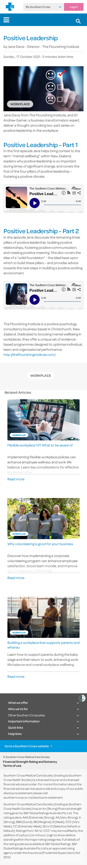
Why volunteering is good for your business (40, 543)
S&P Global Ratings (58, 844)
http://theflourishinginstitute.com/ (29, 354)
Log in (73, 7)
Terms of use (12, 765)
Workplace (40, 375)
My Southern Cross (38, 7)
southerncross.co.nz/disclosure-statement (33, 797)
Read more (15, 479)
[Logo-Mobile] (10, 7)
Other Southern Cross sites (26, 715)
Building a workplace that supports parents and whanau (43, 644)
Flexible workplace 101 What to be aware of (40, 445)
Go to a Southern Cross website (27, 746)
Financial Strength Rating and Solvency (30, 762)
